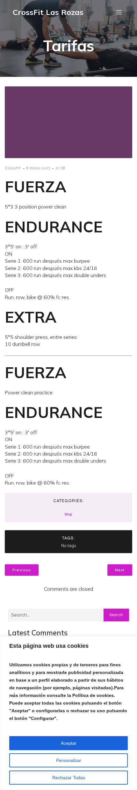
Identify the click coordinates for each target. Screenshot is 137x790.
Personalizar (68, 760)
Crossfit (13, 168)
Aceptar (68, 743)
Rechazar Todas (68, 777)
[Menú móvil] (118, 12)
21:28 (60, 168)
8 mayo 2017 (38, 168)
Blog (68, 514)
